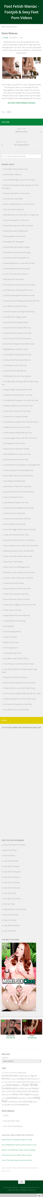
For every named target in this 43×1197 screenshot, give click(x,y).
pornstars (22, 1098)
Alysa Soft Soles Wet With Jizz (15, 371)
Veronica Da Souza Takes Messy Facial (16, 1155)
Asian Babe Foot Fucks (12, 653)
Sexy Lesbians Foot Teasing (14, 524)
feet (9, 1085)
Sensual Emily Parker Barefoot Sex (17, 360)
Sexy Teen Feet (10, 931)
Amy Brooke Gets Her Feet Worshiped (19, 492)
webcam (25, 1104)
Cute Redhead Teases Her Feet (16, 502)
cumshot (25, 1081)
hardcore (25, 1091)
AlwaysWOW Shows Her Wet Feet (17, 615)
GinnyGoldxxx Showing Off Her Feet (17, 354)
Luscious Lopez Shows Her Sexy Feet (18, 578)
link (41, 1161)
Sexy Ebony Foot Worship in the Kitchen (19, 540)
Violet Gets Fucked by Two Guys (16, 594)
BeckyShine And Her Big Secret (16, 231)
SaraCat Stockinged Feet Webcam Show (19, 295)
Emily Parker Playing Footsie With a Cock (19, 344)
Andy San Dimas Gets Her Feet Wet (17, 333)
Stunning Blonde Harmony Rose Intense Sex (19, 1145)
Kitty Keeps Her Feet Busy (14, 279)
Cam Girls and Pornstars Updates (17, 1135)
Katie (9, 112)
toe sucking (15, 1104)
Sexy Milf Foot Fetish (12, 925)
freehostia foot (5, 1168)
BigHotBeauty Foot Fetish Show (16, 349)
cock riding (16, 1082)
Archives (5, 1057)
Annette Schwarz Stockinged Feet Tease (19, 311)
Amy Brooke (5, 1073)
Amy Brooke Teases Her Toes (15, 365)
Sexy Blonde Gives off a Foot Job (16, 709)
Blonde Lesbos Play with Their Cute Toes (19, 682)
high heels (8, 1095)
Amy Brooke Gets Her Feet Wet (16, 459)
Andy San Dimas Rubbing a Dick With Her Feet (21, 301)
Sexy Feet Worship (11, 915)
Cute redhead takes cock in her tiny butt (19, 180)
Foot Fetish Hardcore (12, 877)
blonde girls (13, 1079)
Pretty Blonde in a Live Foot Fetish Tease (19, 688)
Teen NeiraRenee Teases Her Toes (17, 454)
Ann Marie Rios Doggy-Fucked (15, 317)
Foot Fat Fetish (9, 855)
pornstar (12, 1098)
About (6, 1115)
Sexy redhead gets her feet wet (16, 220)
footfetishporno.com (13, 1088)
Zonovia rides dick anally (13, 198)
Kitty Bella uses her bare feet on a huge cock (21, 215)
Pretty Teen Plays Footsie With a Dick (18, 556)
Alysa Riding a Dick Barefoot (14, 481)
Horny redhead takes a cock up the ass (19, 204)
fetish (15, 1085)
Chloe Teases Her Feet (13, 610)
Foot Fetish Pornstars (12, 888)
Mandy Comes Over (11, 642)
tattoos (35, 1102)
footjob (35, 1088)
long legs (35, 1094)
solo (20, 1101)
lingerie (28, 1094)
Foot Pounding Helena (12, 631)
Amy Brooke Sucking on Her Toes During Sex (21, 422)
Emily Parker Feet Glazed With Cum (17, 328)
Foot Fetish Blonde (11, 861)
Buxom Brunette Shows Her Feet (17, 599)
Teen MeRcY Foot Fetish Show (15, 306)
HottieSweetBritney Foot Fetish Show (18, 406)
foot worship (14, 1091)
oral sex (4, 1098)
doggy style (33, 1082)
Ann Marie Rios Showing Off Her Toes (18, 290)
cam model (8, 1082)
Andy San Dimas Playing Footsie (16, 322)
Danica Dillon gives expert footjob (17, 247)
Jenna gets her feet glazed (14, 241)
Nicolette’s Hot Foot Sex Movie (15, 677)
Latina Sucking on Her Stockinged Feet (18, 470)
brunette (28, 1078)
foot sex (5, 1091)
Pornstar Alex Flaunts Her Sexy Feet (18, 704)
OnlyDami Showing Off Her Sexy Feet (18, 395)
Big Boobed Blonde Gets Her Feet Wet (19, 551)
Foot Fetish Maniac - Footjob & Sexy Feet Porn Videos (21, 12)
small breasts (13, 1102)
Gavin (6, 38)
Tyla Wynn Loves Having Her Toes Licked (19, 572)
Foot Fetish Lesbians (12, 882)
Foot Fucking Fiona (11, 647)
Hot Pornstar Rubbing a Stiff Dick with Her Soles (22, 693)
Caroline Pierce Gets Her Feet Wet (17, 518)
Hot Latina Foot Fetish (12, 898)
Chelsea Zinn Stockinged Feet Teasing (18, 508)
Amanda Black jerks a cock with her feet (19, 263)
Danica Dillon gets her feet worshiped (18, 225)
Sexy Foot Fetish (10, 920)
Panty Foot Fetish (10, 637)
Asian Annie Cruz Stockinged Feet (17, 567)
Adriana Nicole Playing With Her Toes (18, 432)
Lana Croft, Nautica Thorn (13, 497)
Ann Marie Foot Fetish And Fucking (17, 252)
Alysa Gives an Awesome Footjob (17, 449)
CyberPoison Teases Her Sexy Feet (17, 486)
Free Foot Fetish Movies (13, 1126)
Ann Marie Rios (13, 1073)
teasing (4, 1105)
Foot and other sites (12, 1121)
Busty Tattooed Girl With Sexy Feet (17, 588)
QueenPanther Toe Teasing (14, 621)
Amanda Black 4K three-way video (17, 268)
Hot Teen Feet (9, 904)
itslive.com (17, 1094)
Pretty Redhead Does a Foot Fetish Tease (20, 699)
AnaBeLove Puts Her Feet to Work (17, 427)
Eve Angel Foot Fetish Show (14, 443)
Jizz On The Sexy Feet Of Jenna (16, 274)
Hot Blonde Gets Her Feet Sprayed (17, 376)
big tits (34, 1075)
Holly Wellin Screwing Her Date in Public (17, 1139)
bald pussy (22, 1072)
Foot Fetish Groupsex (12, 871)
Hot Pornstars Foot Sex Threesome (18, 338)
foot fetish (30, 1084)
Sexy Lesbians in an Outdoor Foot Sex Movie (21, 545)
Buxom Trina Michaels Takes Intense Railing (18, 1150)
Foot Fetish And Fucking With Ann (16, 258)
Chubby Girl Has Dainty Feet (14, 513)
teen (9, 1104)
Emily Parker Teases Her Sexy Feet (17, 411)
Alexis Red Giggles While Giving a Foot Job (20, 529)
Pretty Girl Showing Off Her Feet (16, 535)
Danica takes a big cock (13, 174)
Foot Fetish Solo (9, 27)
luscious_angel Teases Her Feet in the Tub (20, 438)
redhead (29, 1098)
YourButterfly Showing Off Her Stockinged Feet (22, 465)
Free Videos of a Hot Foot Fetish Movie (19, 664)
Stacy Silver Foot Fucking (13, 561)
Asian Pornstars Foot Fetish (14, 845)
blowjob (21, 1078)
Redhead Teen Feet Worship (15, 909)
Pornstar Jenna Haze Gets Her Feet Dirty (19, 284)
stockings (27, 1101)
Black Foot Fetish (10, 850)
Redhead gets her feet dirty (14, 236)
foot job (28, 1088)
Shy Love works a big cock (14, 209)
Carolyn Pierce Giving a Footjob (16, 416)
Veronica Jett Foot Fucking (14, 583)
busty (34, 1078)
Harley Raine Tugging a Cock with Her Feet (20, 604)
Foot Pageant (9, 626)
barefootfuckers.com (13, 1075)
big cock (27, 1076)
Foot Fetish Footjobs (12, 866)
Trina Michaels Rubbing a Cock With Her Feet (21, 400)
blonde (5, 1078)
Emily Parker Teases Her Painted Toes (18, 475)
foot (20, 1085)
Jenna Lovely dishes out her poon (17, 193)
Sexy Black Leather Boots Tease (16, 658)
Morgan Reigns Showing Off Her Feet (18, 389)
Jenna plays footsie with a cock (16, 169)
